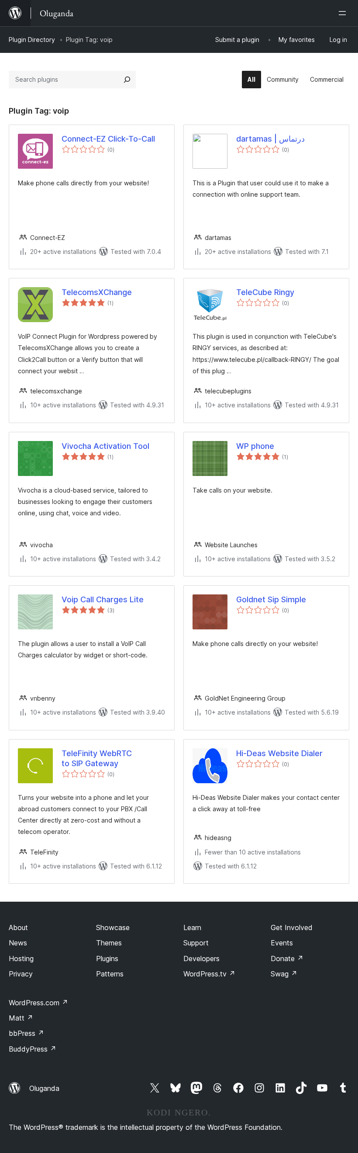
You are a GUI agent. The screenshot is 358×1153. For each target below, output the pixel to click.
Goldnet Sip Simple (271, 599)
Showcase (113, 927)
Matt (21, 1018)
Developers (201, 958)
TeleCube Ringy (265, 292)
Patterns (110, 973)
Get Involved (292, 927)
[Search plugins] (127, 79)
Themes (109, 942)
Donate (287, 958)
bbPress (26, 1033)
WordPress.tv (209, 973)
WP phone (255, 446)
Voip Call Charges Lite (103, 599)
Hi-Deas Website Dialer (279, 753)
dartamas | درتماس (270, 138)
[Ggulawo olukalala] (344, 13)
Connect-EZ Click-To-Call (108, 138)
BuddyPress (32, 1049)
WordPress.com (38, 1002)
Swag (284, 973)
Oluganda (44, 1088)
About (18, 927)
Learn (192, 927)
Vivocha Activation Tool (105, 446)
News (18, 942)
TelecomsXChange (97, 292)
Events (282, 942)
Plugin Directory (32, 39)
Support (196, 942)
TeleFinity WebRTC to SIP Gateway (97, 758)
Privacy (21, 973)
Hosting (21, 958)
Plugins (107, 958)
